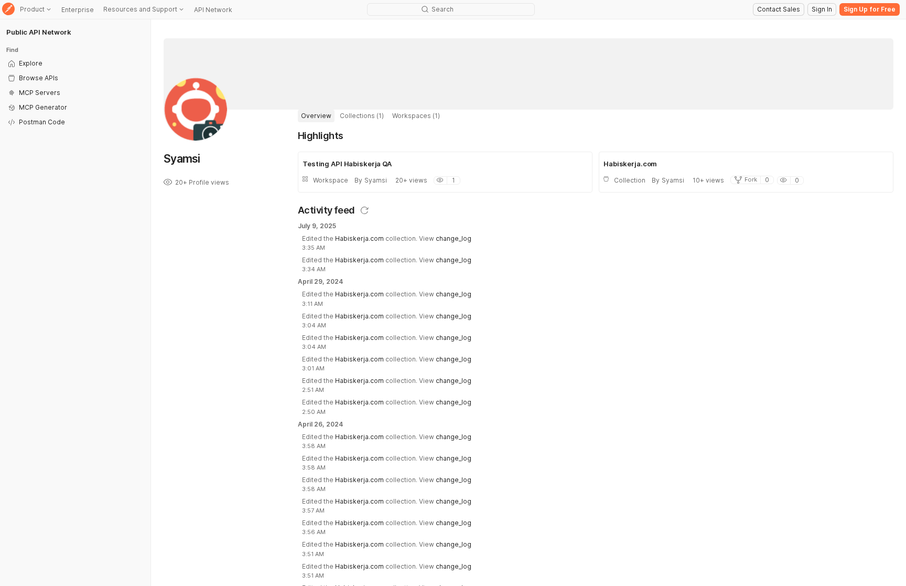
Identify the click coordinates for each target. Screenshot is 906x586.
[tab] (316, 116)
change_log (453, 238)
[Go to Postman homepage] (8, 10)
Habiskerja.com (359, 238)
